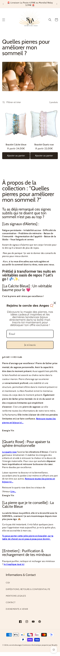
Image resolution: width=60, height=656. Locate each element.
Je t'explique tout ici (14, 564)
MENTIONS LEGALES (16, 595)
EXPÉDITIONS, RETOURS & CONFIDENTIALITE (28, 589)
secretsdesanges (15, 645)
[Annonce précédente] (3, 4)
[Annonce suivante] (57, 4)
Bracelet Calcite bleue (16, 144)
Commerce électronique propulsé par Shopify (39, 645)
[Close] (54, 302)
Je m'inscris (30, 344)
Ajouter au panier (16, 155)
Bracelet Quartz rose (44, 144)
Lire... (13, 491)
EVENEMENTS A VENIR (17, 609)
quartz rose (11, 452)
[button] (3, 20)
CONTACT (10, 602)
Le (3, 452)
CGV (8, 582)
